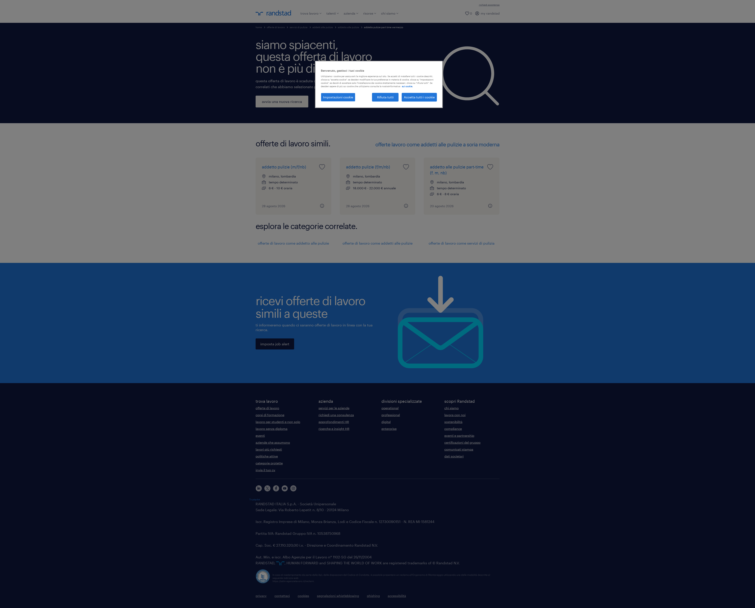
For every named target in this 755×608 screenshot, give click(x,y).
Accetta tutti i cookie (419, 97)
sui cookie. (407, 86)
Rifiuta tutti (385, 97)
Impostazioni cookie (338, 97)
